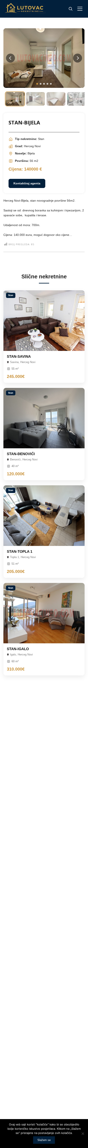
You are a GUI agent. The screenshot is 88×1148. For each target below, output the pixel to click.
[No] (83, 1133)
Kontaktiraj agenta (26, 183)
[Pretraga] (70, 8)
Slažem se (44, 1140)
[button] (37, 84)
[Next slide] (77, 58)
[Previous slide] (10, 58)
